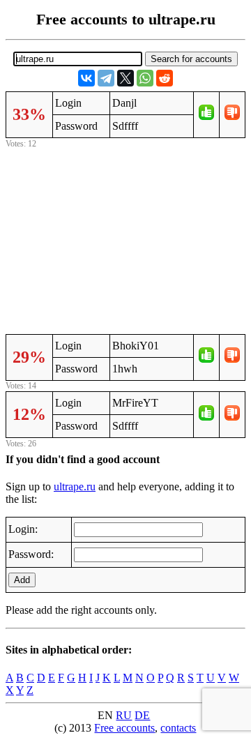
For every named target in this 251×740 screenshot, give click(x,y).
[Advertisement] (125, 239)
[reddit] (164, 78)
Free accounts (124, 728)
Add (22, 580)
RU (124, 715)
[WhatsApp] (145, 78)
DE (142, 715)
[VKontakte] (86, 78)
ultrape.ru (75, 486)
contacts (178, 728)
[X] (125, 78)
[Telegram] (106, 78)
